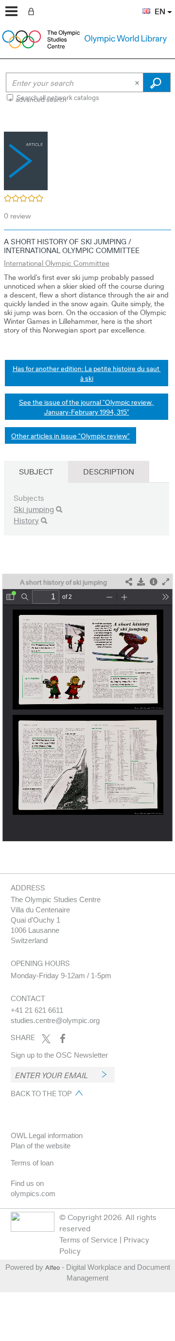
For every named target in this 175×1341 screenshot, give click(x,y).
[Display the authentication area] (33, 10)
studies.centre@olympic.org (55, 1020)
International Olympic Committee (56, 262)
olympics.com (33, 1193)
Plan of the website (40, 1146)
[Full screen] (165, 582)
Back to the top (41, 1093)
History (26, 520)
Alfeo (52, 1267)
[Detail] (153, 582)
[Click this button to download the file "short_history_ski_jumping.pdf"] (141, 582)
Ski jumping (34, 508)
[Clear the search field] (138, 82)
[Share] (128, 582)
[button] (141, 5)
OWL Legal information (47, 1135)
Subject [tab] (36, 471)
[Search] (59, 509)
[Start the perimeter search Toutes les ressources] (157, 82)
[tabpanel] (87, 480)
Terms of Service (88, 1239)
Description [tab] (108, 471)
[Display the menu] (11, 11)
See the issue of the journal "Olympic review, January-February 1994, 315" (86, 406)
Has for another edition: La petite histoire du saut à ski (87, 373)
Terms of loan (32, 1163)
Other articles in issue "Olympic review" (70, 435)
